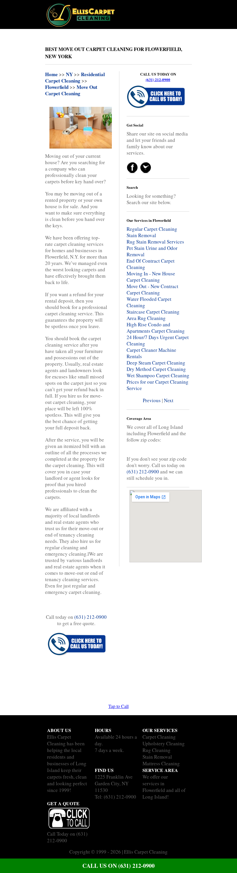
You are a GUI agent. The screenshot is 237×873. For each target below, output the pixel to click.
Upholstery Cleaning (163, 743)
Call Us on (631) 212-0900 (118, 865)
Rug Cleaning (156, 750)
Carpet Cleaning (159, 736)
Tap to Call (118, 706)
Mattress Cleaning (161, 763)
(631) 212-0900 (158, 79)
